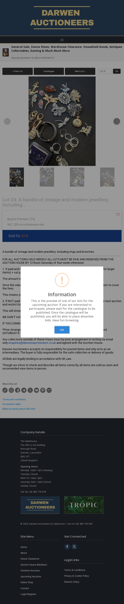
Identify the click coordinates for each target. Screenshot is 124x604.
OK (62, 330)
